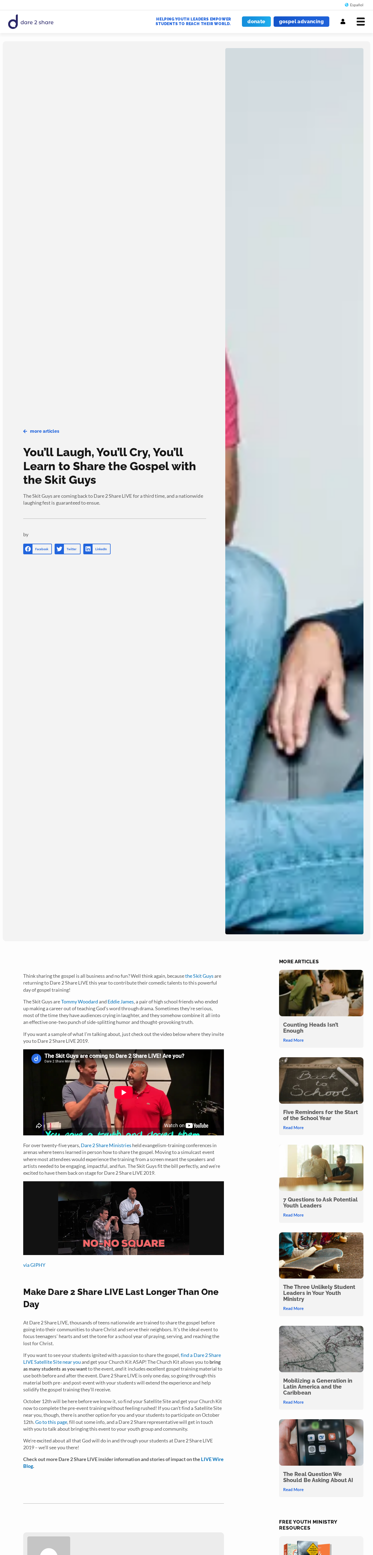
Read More (293, 1040)
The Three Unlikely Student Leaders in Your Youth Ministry (319, 1293)
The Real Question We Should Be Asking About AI (318, 1477)
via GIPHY (34, 1265)
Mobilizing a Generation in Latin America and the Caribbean (318, 1386)
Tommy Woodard (79, 1002)
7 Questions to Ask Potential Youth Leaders (320, 1202)
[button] (37, 549)
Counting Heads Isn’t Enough (310, 1027)
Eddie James (121, 1002)
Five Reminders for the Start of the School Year (320, 1115)
